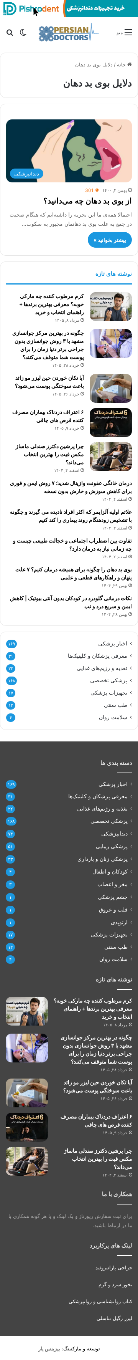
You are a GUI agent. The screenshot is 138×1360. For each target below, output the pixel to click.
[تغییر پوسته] (23, 34)
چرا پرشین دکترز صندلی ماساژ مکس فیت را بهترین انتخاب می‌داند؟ (50, 454)
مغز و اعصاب (112, 884)
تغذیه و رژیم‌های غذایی (102, 668)
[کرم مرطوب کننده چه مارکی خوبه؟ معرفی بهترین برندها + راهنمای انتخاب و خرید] (111, 306)
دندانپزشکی (114, 833)
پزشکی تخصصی (108, 680)
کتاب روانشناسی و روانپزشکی (100, 1301)
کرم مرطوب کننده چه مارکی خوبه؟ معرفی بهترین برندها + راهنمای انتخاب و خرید (51, 304)
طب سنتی (115, 705)
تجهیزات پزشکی (108, 693)
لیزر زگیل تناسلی (114, 1318)
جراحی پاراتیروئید (113, 1267)
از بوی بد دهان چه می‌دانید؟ (87, 200)
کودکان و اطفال (110, 871)
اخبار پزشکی (112, 643)
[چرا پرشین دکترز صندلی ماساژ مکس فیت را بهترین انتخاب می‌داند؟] (111, 456)
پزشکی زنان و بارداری (102, 858)
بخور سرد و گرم (115, 1284)
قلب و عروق (113, 909)
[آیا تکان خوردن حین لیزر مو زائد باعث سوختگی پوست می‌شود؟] (111, 388)
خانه (122, 64)
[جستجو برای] (9, 34)
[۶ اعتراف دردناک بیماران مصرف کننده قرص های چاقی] (111, 422)
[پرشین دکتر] (69, 32)
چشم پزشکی (113, 896)
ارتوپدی (119, 922)
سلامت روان (113, 717)
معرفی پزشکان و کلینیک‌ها (97, 656)
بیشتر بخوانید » (110, 240)
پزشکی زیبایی (112, 846)
